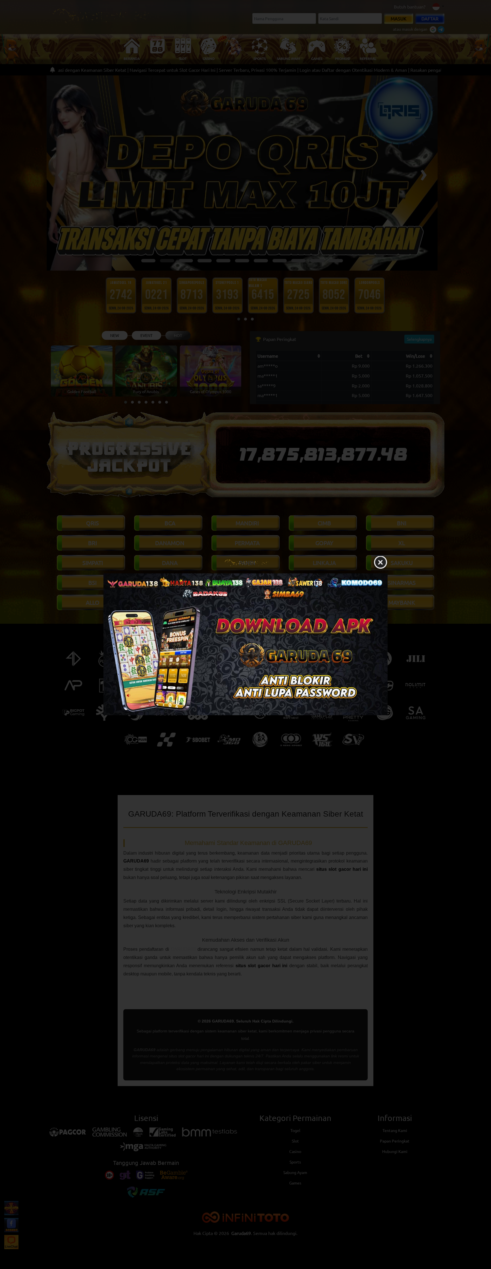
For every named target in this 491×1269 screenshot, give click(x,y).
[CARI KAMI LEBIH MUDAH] (245, 644)
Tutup (380, 562)
